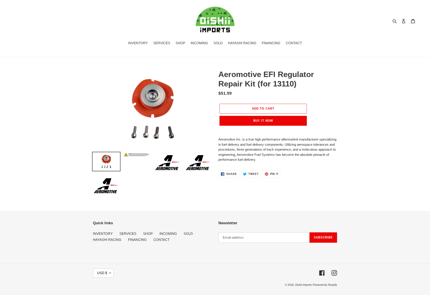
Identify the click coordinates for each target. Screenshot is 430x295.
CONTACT (161, 240)
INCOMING (168, 234)
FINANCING (137, 240)
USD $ (102, 273)
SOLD (188, 234)
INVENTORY (103, 234)
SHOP (148, 234)
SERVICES (127, 234)
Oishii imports (303, 284)
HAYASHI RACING (107, 240)
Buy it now (263, 120)
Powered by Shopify (325, 284)
